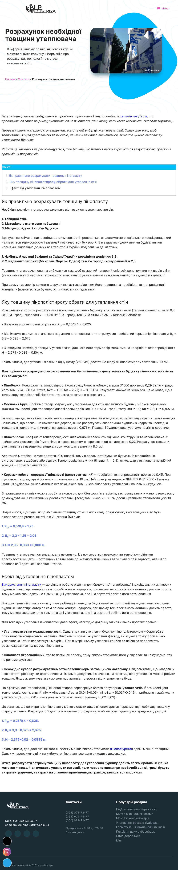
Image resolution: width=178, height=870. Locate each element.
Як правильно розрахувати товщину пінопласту (45, 175)
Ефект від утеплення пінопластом (35, 188)
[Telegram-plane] (7, 863)
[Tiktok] (7, 841)
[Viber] (36, 834)
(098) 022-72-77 (77, 812)
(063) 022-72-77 (77, 816)
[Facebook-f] (8, 834)
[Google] (26, 834)
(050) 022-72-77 (77, 820)
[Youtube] (17, 834)
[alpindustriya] (40, 8)
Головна (10, 79)
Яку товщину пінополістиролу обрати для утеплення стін (53, 182)
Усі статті (23, 79)
